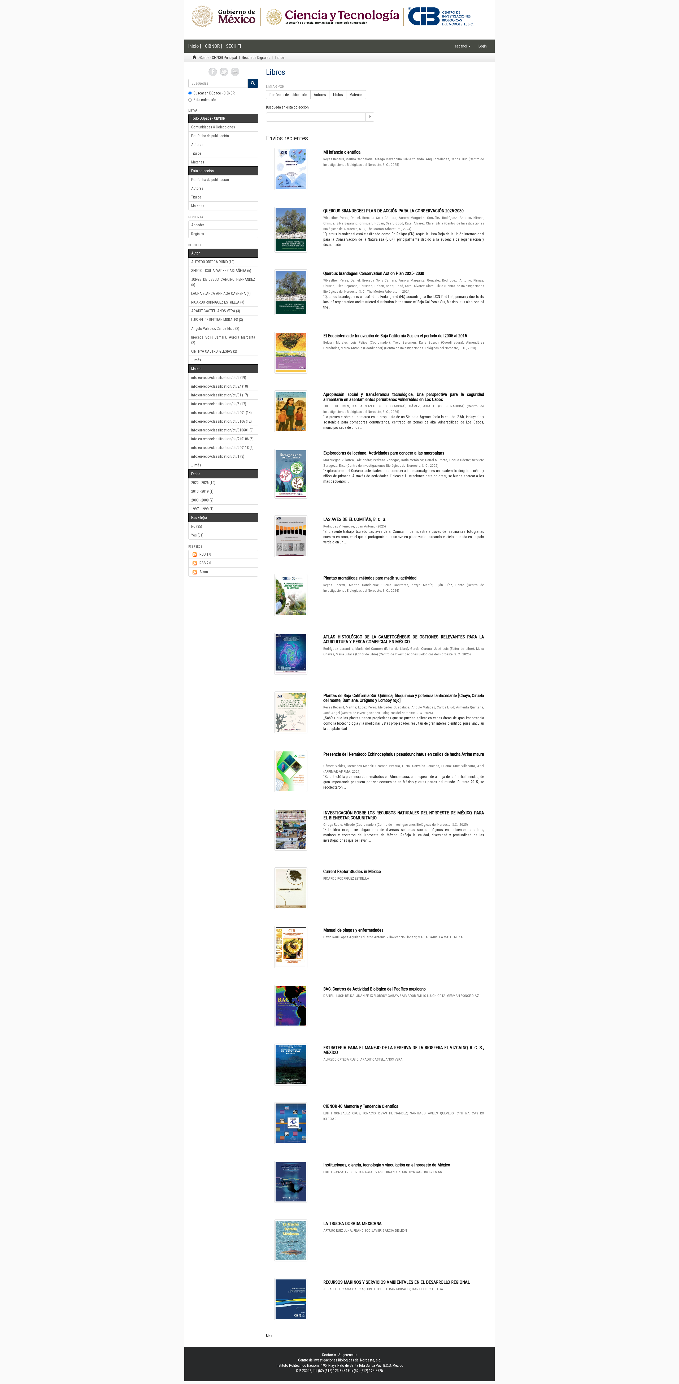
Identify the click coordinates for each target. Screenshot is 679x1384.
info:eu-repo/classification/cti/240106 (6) (222, 439)
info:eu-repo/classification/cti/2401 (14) (221, 412)
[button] (463, 46)
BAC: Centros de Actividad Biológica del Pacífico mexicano (374, 989)
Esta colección (205, 100)
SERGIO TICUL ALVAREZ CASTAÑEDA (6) (221, 271)
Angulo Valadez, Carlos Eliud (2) (215, 328)
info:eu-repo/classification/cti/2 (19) (218, 377)
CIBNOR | (213, 46)
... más (196, 360)
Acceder (197, 225)
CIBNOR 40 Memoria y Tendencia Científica (360, 1106)
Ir (370, 117)
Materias (197, 162)
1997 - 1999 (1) (202, 509)
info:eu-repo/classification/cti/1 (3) (217, 456)
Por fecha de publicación (210, 136)
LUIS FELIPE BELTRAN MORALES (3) (217, 320)
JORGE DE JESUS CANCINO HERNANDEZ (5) (223, 282)
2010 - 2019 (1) (202, 491)
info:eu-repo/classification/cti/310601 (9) (222, 430)
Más (269, 1336)
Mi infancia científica (341, 152)
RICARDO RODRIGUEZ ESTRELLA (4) (217, 302)
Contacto (329, 1355)
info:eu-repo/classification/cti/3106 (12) (221, 421)
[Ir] (252, 83)
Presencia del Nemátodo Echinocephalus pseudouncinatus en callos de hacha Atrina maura (403, 754)
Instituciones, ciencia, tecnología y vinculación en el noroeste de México (386, 1164)
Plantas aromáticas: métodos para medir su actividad (369, 578)
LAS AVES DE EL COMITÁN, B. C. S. (354, 519)
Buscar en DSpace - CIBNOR (214, 93)
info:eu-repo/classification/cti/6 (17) (218, 404)
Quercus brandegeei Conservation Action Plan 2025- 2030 (373, 273)
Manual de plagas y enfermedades (353, 930)
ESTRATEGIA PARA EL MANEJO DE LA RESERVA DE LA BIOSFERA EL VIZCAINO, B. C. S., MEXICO (403, 1050)
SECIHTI (233, 46)
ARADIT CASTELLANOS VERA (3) (215, 311)
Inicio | (194, 46)
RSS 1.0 (205, 554)
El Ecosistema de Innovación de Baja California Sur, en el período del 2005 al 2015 (395, 335)
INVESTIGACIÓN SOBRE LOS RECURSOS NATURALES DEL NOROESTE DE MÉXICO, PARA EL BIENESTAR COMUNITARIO (403, 815)
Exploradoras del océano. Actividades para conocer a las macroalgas (383, 453)
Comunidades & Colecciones (213, 127)
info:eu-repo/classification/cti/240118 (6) (222, 448)
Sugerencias (347, 1355)
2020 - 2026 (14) (203, 483)
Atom (203, 572)
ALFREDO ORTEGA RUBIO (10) (212, 262)
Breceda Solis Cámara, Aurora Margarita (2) (223, 340)
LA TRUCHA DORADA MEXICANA (352, 1223)
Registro (197, 234)
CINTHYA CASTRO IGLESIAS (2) (214, 351)
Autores (197, 144)
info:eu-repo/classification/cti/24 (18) (219, 386)
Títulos (196, 153)
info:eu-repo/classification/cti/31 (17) (219, 395)
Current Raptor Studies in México (352, 871)
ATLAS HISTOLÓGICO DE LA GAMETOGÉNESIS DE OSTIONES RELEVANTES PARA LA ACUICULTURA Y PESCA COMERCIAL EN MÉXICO (403, 639)
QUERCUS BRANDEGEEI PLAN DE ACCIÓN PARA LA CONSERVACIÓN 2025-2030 (393, 210)
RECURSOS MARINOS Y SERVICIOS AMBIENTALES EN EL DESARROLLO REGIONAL (396, 1282)
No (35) (196, 526)
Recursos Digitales (256, 57)
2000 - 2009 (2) (202, 500)
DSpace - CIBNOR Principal (217, 57)
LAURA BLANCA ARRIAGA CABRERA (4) (221, 293)
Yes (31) (197, 535)
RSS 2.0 (205, 563)
